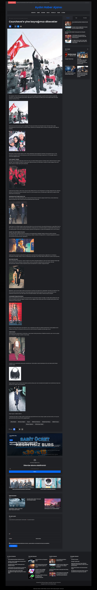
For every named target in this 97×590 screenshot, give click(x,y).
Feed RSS (50, 582)
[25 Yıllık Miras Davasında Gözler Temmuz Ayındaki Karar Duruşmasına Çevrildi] (82, 69)
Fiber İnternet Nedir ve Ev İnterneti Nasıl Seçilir (24, 2)
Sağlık (48, 12)
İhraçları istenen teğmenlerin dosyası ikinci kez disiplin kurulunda (79, 27)
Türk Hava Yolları (39, 424)
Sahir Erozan (56, 421)
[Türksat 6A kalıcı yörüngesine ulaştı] (31, 561)
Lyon (29, 421)
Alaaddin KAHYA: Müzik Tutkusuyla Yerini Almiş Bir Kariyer (34, 499)
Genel (11, 440)
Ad (10, 533)
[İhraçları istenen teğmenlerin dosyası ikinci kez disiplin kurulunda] (68, 28)
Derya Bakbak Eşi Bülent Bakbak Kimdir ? (61, 560)
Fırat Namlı (13, 421)
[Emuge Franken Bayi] (70, 55)
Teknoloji (53, 12)
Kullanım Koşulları (56, 588)
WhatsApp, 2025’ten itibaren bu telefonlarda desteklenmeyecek (41, 576)
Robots (47, 582)
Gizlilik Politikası (43, 588)
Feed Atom (54, 582)
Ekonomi (43, 12)
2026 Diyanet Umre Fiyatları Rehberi (52, 508)
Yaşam (58, 12)
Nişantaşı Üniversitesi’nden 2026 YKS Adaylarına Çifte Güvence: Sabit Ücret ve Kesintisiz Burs (82, 61)
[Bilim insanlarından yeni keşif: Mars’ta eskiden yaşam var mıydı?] (31, 566)
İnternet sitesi (38, 538)
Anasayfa (33, 12)
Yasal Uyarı (62, 588)
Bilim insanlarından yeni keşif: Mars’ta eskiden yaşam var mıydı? (41, 565)
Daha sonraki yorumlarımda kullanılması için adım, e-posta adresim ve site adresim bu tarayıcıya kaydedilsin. (29, 543)
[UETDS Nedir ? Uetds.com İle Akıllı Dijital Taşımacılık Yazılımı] (17, 503)
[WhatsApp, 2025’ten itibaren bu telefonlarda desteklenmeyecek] (31, 577)
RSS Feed (43, 582)
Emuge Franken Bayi (69, 59)
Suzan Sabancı (30, 424)
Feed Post (59, 582)
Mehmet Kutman (36, 421)
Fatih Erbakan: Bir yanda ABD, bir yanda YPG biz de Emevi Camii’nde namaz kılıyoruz (79, 36)
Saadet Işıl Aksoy (46, 421)
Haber (38, 12)
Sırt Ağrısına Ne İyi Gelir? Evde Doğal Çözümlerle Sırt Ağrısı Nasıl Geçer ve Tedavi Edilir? (79, 41)
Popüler (68, 17)
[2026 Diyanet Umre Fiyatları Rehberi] (53, 503)
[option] (34, 444)
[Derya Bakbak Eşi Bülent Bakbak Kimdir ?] (68, 23)
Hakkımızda (35, 588)
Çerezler (48, 588)
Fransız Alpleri (22, 421)
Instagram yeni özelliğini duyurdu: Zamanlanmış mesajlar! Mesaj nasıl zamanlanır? (40, 571)
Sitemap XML (38, 582)
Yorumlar (85, 17)
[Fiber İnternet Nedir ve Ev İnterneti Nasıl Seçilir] (70, 69)
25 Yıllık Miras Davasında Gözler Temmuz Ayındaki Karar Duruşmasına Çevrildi (22, 443)
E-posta (10, 538)
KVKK (52, 588)
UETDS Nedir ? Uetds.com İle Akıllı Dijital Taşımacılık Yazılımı (15, 509)
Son (76, 17)
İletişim (63, 12)
